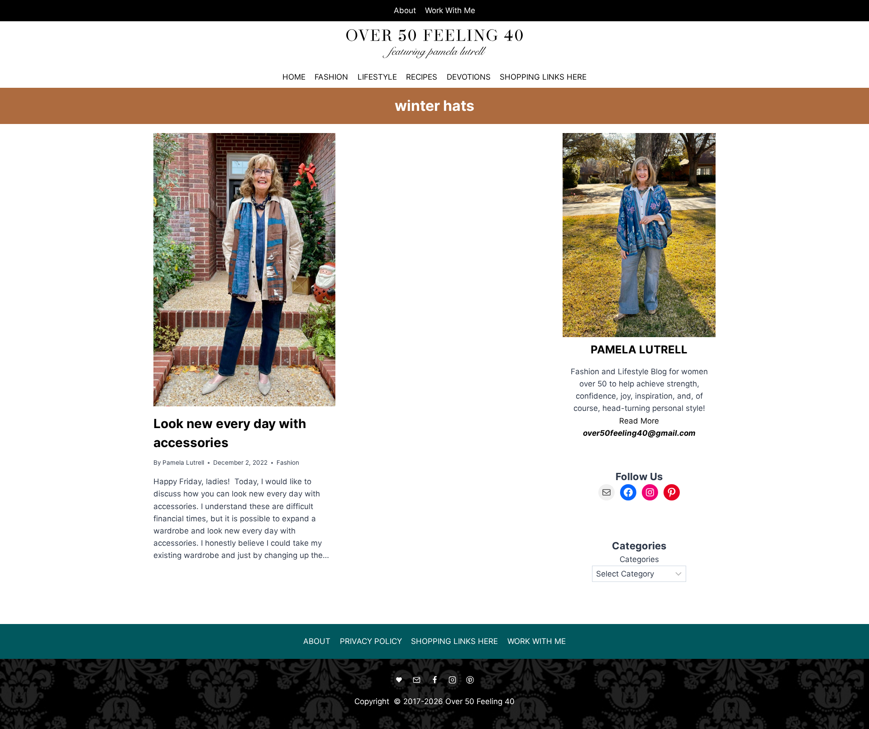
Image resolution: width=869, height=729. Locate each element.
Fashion (331, 76)
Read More (639, 420)
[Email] (417, 680)
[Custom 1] (399, 680)
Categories (639, 559)
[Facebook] (434, 680)
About (405, 10)
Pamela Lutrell (183, 462)
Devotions (469, 76)
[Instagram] (452, 680)
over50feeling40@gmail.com (639, 433)
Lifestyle (377, 76)
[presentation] (244, 269)
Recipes (421, 76)
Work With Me (450, 10)
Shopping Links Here (543, 76)
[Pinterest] (469, 680)
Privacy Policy (371, 641)
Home (294, 76)
